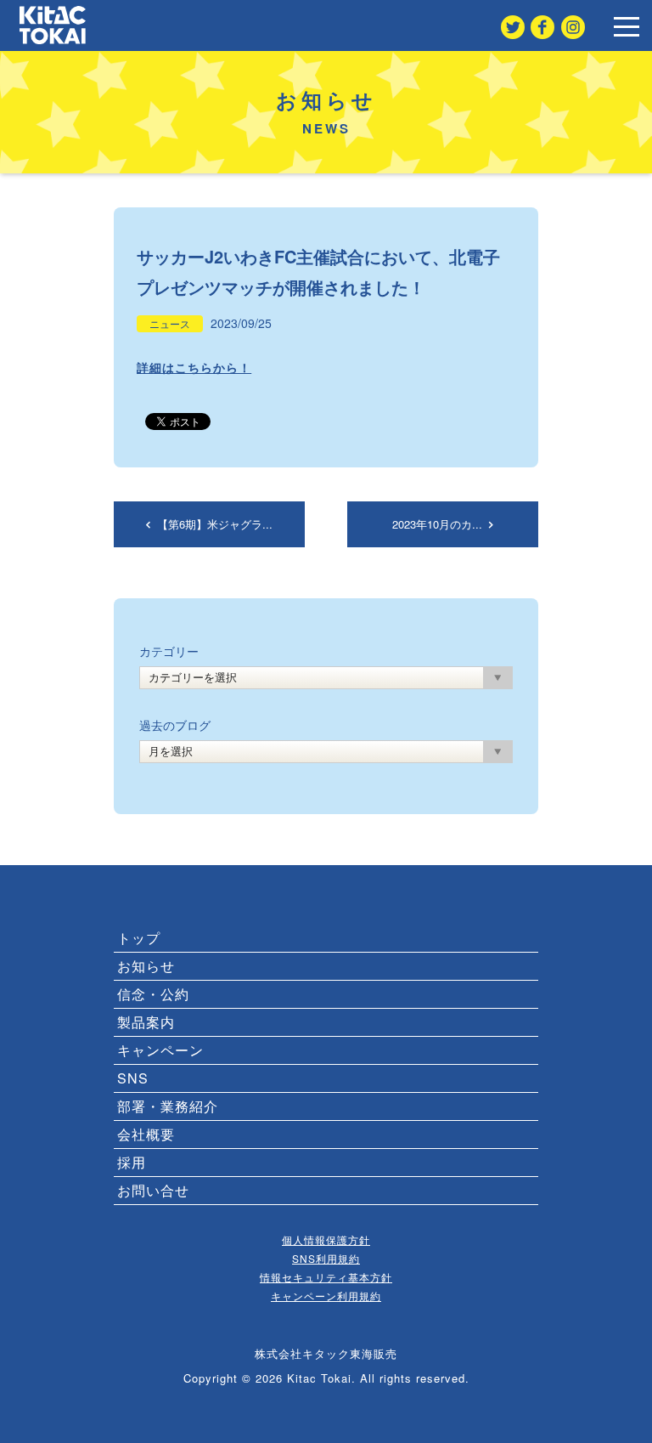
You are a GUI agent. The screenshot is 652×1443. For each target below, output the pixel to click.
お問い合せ (153, 1190)
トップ (138, 938)
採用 (131, 1162)
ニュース (169, 324)
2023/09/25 (241, 322)
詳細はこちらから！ (194, 367)
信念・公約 (153, 994)
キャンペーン (160, 1050)
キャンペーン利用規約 (326, 1296)
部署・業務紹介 (167, 1106)
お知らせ (146, 966)
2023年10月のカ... (439, 524)
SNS (133, 1078)
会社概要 (146, 1134)
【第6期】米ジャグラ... (213, 524)
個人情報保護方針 (326, 1240)
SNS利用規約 (326, 1258)
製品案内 (146, 1022)
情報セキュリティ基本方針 (326, 1277)
